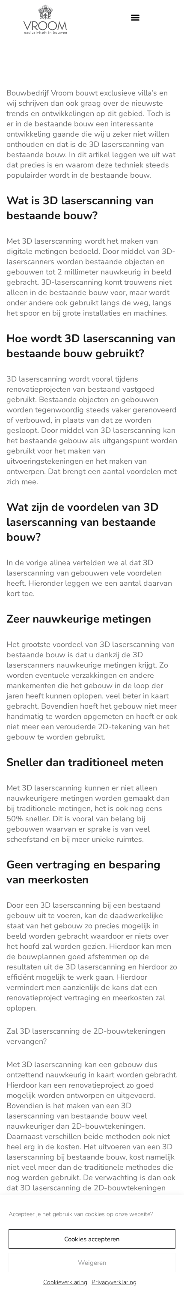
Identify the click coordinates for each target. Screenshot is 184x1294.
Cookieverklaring (65, 1282)
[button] (135, 17)
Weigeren (92, 1262)
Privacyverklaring (114, 1282)
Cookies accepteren (92, 1239)
